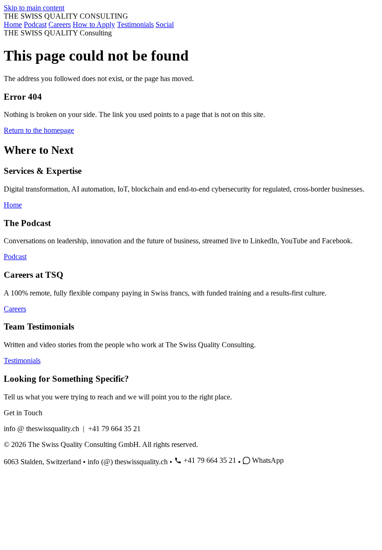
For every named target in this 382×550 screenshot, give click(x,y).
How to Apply (94, 24)
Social (165, 24)
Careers (59, 24)
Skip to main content (34, 8)
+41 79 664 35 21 (210, 460)
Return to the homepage (39, 130)
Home (13, 24)
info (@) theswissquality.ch (128, 462)
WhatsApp (268, 460)
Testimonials (135, 24)
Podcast (35, 24)
